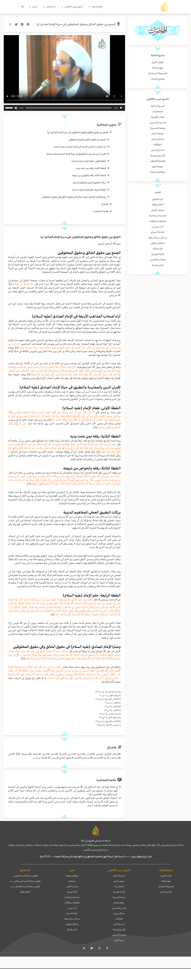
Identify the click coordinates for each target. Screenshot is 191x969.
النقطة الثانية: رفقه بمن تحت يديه (91, 168)
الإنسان (89, 754)
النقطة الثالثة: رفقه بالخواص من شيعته (89, 175)
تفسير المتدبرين (119, 907)
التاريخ (80, 754)
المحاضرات (119, 886)
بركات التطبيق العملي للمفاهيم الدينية (89, 182)
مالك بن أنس (39, 757)
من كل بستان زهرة (72, 918)
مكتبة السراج (72, 913)
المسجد (97, 757)
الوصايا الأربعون (119, 934)
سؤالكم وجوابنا (72, 875)
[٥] (95, 427)
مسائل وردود (119, 913)
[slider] (9, 107)
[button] (22, 7)
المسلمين (86, 757)
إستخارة (72, 881)
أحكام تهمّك (25, 891)
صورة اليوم (119, 940)
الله (17, 754)
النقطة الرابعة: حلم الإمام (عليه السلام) (89, 189)
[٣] (28, 374)
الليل (10, 754)
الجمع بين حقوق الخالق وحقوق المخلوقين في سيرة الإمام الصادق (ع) (76, 24)
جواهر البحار (119, 902)
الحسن (71, 754)
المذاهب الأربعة (111, 757)
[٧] (29, 483)
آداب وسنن (72, 907)
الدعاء (53, 754)
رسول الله (52, 757)
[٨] (52, 614)
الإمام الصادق (103, 754)
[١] (10, 284)
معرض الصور (119, 881)
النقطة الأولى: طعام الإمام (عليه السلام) (88, 161)
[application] (64, 108)
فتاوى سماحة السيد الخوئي (25, 875)
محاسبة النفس (72, 886)
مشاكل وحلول (72, 924)
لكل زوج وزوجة (119, 929)
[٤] (49, 419)
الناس (76, 757)
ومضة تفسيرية (119, 897)
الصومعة (25, 754)
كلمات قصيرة (119, 891)
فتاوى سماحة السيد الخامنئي (25, 886)
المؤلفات (119, 918)
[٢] (16, 347)
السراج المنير (119, 924)
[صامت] (15, 107)
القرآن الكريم (166, 875)
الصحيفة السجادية (166, 886)
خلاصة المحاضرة (100, 211)
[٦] (98, 451)
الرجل (45, 754)
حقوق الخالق (65, 757)
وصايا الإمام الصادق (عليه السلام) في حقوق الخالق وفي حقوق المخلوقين (74, 196)
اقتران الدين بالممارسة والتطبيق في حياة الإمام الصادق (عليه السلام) (76, 153)
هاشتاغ (105, 204)
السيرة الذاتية (119, 875)
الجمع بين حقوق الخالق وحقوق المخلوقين (87, 139)
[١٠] (44, 678)
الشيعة (36, 754)
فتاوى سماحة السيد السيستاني (25, 881)
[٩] (22, 658)
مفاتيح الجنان (166, 891)
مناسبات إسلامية (72, 897)
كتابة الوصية (72, 891)
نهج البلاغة (166, 881)
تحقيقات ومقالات (72, 902)
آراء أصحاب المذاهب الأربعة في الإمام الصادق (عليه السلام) (80, 146)
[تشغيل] (121, 107)
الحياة (62, 754)
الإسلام (115, 754)
